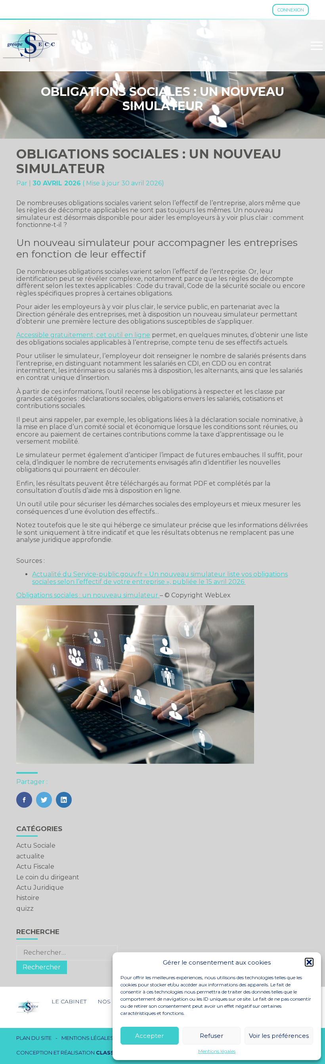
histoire (27, 898)
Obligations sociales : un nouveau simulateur (88, 595)
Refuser (211, 1035)
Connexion (290, 10)
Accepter (149, 1035)
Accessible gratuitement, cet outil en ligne (83, 335)
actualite (30, 856)
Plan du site (34, 1038)
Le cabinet (69, 1001)
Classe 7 (109, 1052)
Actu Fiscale (35, 866)
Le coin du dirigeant (47, 877)
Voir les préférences (279, 1035)
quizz (25, 908)
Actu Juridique (40, 887)
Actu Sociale (35, 845)
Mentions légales (216, 1051)
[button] (309, 962)
